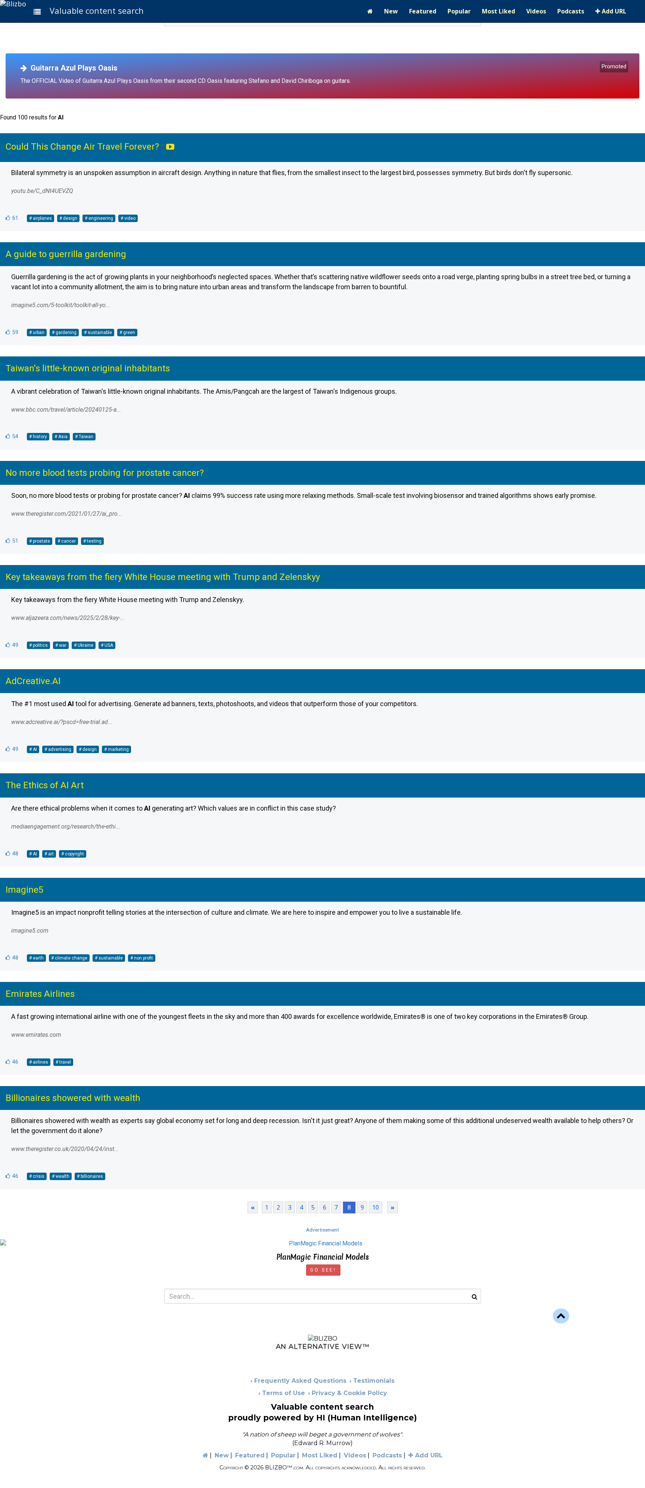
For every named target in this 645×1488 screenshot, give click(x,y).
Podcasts (570, 11)
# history (38, 436)
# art (49, 854)
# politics (38, 645)
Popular (459, 11)
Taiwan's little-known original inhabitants (88, 368)
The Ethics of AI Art (45, 785)
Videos (536, 11)
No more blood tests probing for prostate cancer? (105, 473)
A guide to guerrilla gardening (66, 254)
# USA (107, 645)
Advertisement (322, 1230)
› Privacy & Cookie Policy (347, 1393)
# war (60, 645)
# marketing (116, 749)
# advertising (57, 749)
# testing (92, 541)
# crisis (36, 1176)
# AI (33, 749)
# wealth (60, 1176)
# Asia (61, 436)
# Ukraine (83, 645)
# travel (63, 1062)
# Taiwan (84, 436)
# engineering (99, 218)
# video (128, 218)
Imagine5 (24, 890)
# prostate (39, 541)
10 (375, 1207)
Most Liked (498, 11)
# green (127, 332)
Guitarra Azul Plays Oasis (72, 67)
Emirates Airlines (40, 994)
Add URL (613, 11)
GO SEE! (323, 1270)
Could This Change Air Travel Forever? (82, 146)
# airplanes (40, 218)
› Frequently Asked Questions (298, 1380)
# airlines (38, 1062)
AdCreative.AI (33, 681)
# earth (36, 958)
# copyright (72, 854)
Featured (422, 11)
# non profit (141, 958)
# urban (36, 332)
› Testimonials (372, 1380)
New (391, 11)
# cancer (66, 541)
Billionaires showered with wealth (73, 1098)
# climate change (69, 958)
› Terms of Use (281, 1393)
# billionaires (90, 1176)
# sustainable (98, 332)
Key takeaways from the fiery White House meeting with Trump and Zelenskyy (163, 577)
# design (68, 218)
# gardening (64, 332)
